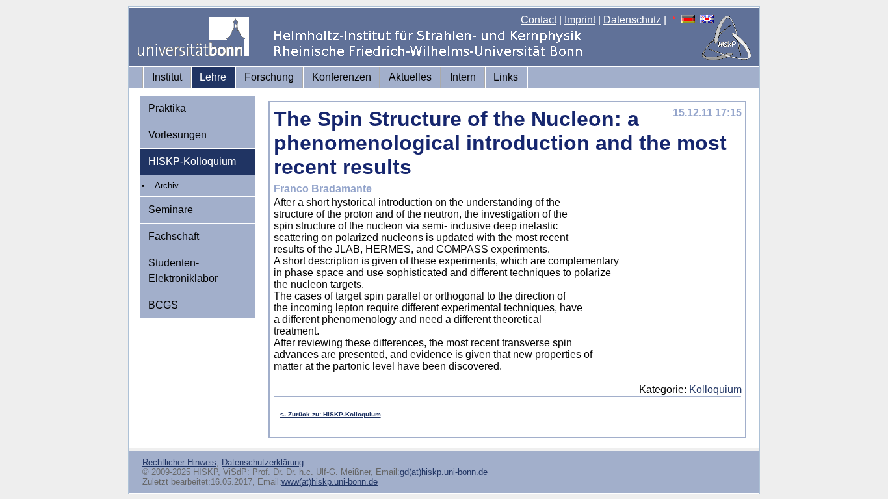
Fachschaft (173, 236)
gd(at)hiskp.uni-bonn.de (444, 472)
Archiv (167, 185)
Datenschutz (632, 19)
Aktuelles (410, 77)
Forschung (269, 77)
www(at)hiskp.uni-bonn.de (329, 482)
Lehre (213, 77)
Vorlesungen (177, 134)
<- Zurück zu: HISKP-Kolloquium (330, 414)
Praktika (167, 108)
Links (505, 77)
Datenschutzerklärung (263, 462)
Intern (463, 77)
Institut (167, 77)
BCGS (163, 305)
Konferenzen (341, 77)
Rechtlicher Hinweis (179, 462)
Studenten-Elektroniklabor (183, 270)
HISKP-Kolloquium (192, 161)
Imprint (579, 19)
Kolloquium (715, 389)
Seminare (170, 209)
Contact (538, 19)
